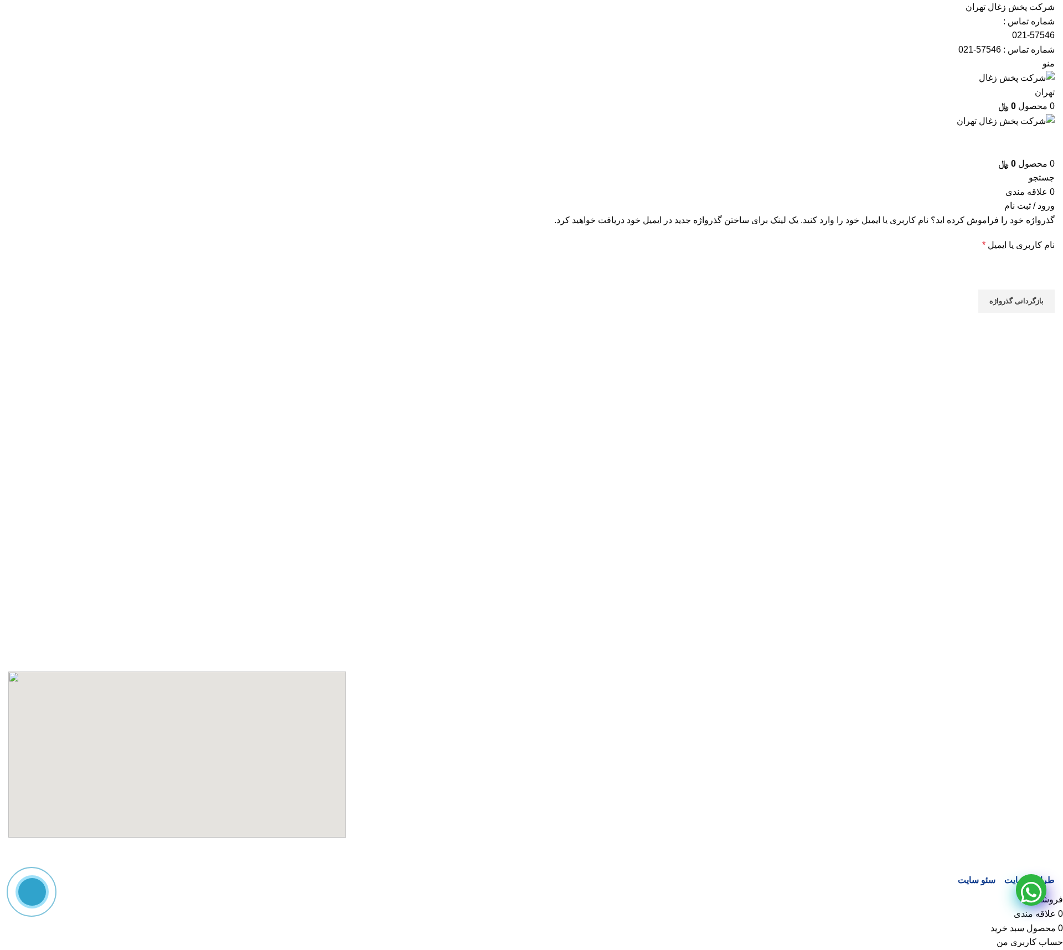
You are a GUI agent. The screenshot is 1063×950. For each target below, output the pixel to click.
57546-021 (979, 49)
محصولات (1037, 860)
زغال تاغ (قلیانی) (1024, 757)
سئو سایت (976, 880)
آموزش (1041, 716)
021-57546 (1033, 35)
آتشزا (1045, 695)
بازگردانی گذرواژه (1016, 301)
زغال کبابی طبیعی (1021, 798)
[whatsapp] (1031, 890)
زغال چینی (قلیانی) (1020, 778)
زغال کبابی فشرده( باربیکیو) (1004, 819)
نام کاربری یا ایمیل (1006, 244)
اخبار (1046, 736)
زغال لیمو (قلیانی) (1022, 840)
